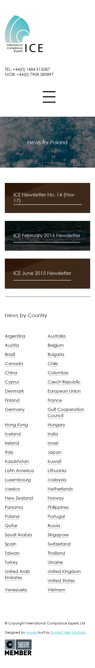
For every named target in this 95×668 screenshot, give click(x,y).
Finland (12, 400)
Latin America (19, 470)
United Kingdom (64, 571)
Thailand (56, 553)
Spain (10, 543)
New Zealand (19, 498)
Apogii (31, 632)
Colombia (58, 372)
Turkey (11, 562)
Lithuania (57, 470)
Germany (15, 409)
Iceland (13, 433)
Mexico (12, 488)
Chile (53, 363)
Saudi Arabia (18, 534)
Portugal (56, 516)
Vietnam (56, 589)
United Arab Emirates (17, 574)
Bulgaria (56, 354)
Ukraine (55, 562)
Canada (14, 363)
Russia (54, 525)
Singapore (58, 534)
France (55, 400)
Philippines (58, 507)
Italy (9, 452)
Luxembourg (18, 479)
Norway (56, 498)
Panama (14, 507)
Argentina (15, 336)
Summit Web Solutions (68, 632)
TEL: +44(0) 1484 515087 (27, 69)
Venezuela (16, 589)
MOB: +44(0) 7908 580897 (29, 74)
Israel (53, 443)
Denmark (14, 391)
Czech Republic (64, 381)
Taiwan (12, 553)
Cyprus (12, 381)
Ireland (12, 443)
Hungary (56, 424)
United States (61, 580)
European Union (64, 391)
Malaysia (57, 479)
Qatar (11, 525)
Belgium (56, 345)
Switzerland (59, 543)
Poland (12, 516)
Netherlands (60, 488)
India (53, 433)
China (11, 372)
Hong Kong (16, 424)
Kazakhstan (17, 461)
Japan (54, 452)
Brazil (10, 354)
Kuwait (55, 461)
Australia (57, 336)
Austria (12, 345)
